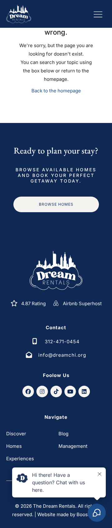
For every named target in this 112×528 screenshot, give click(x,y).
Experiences (20, 459)
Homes (14, 446)
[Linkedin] (84, 391)
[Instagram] (42, 391)
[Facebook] (28, 391)
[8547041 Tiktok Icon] (56, 391)
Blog (63, 434)
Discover (16, 434)
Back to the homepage (56, 91)
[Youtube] (70, 391)
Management (72, 446)
